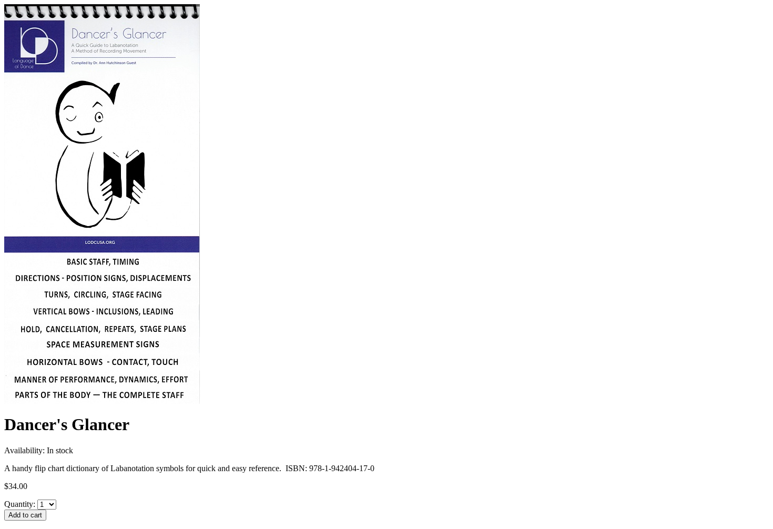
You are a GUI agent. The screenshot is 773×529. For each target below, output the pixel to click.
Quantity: (19, 504)
